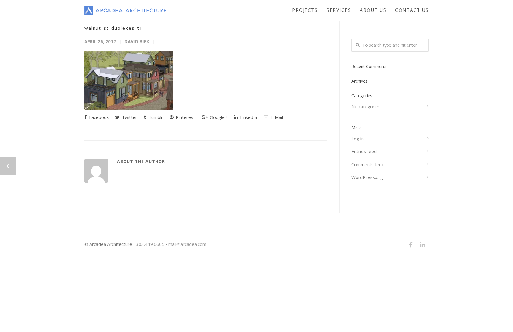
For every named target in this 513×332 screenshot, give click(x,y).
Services (339, 10)
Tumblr (155, 117)
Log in (358, 138)
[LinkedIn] (423, 245)
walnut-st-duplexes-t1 (113, 28)
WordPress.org (367, 177)
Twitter (129, 117)
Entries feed (364, 151)
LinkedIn (248, 117)
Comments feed (368, 164)
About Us (373, 10)
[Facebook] (411, 245)
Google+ (218, 117)
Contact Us (412, 10)
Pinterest (185, 117)
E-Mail (276, 117)
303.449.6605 (150, 244)
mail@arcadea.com (187, 244)
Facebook (98, 117)
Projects (305, 10)
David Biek (136, 41)
